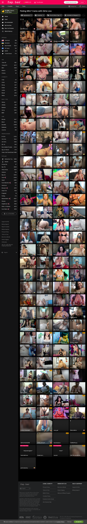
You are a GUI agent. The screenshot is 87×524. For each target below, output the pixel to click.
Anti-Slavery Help (47, 502)
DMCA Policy (46, 493)
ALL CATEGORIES (10, 213)
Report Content (5, 226)
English (23, 488)
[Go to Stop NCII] (53, 517)
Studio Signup (5, 239)
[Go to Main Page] (13, 2)
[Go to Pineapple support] (45, 517)
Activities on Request (72, 15)
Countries (39, 15)
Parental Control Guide (48, 499)
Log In (82, 2)
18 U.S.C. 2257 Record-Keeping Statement (7, 245)
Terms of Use (5, 234)
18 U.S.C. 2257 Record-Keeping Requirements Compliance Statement (71, 517)
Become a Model (6, 237)
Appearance (27, 15)
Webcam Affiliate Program (64, 493)
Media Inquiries (5, 229)
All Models (4, 242)
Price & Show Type (55, 15)
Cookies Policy (46, 496)
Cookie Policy (60, 521)
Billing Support (5, 224)
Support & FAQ (5, 221)
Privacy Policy (5, 231)
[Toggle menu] (2, 2)
